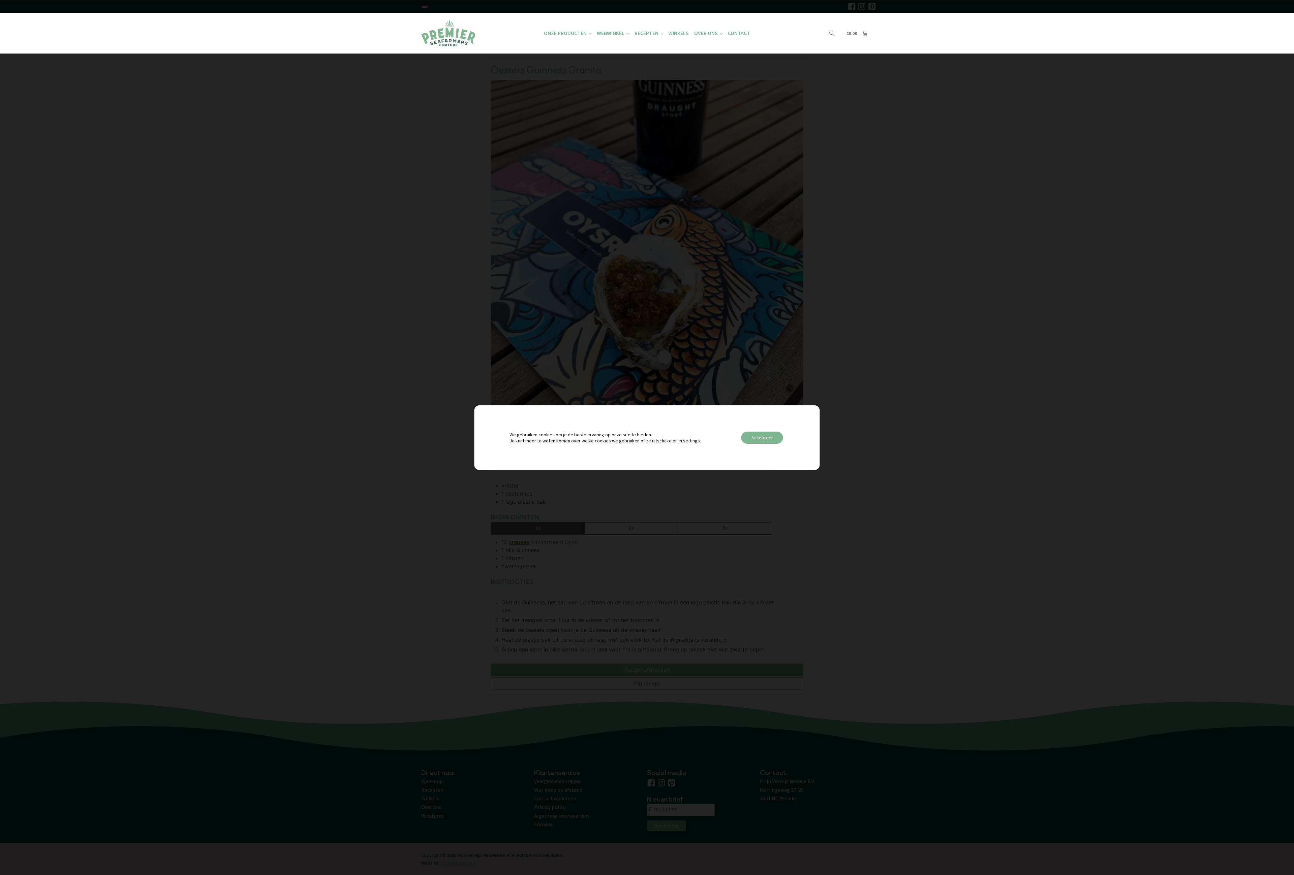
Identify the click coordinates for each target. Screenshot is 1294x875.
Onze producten (565, 33)
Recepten (646, 33)
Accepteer (762, 438)
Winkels (678, 33)
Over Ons (706, 33)
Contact (739, 33)
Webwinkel (610, 33)
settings (691, 441)
